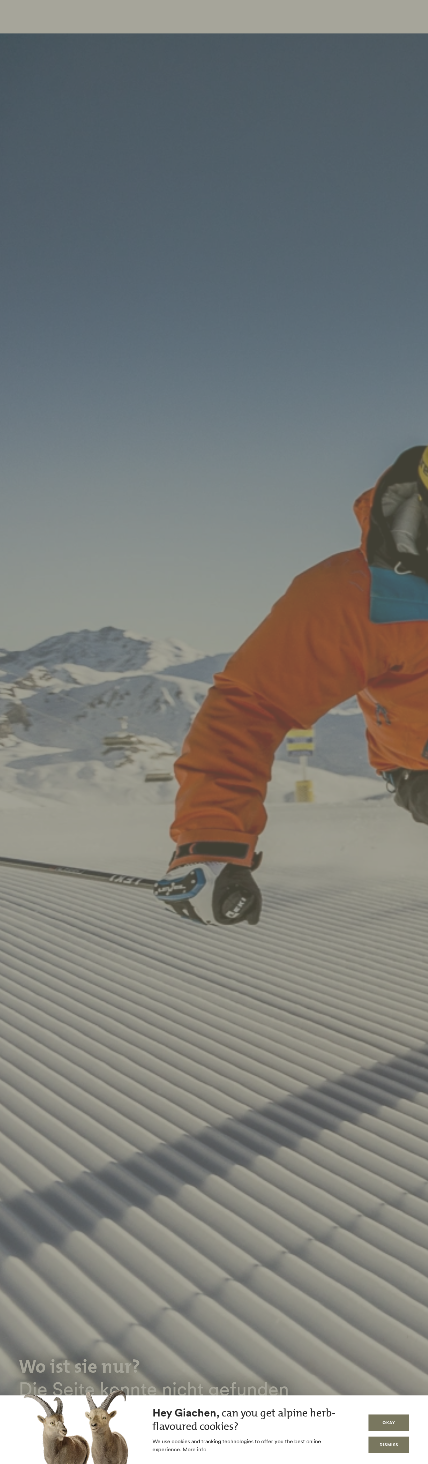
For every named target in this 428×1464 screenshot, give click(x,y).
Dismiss (389, 1444)
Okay (389, 1422)
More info (194, 1449)
